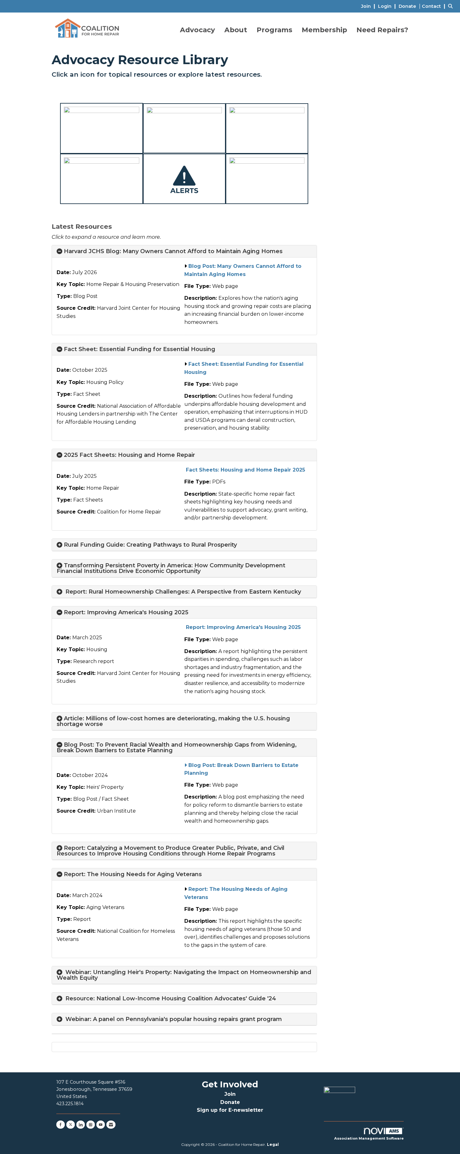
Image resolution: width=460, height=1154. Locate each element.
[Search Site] (451, 6)
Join (230, 1094)
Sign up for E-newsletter (230, 1110)
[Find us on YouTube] (100, 1125)
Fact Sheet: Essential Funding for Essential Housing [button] (139, 349)
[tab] (184, 251)
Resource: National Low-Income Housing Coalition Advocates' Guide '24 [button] (170, 998)
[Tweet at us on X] (70, 1125)
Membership (324, 30)
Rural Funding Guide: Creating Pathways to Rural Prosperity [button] (150, 544)
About (235, 30)
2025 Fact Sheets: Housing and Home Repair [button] (129, 455)
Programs (274, 30)
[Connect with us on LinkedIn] (80, 1125)
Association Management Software (369, 1138)
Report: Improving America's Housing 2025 (242, 627)
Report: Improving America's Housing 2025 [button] (126, 612)
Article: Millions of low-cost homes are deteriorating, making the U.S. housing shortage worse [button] (173, 721)
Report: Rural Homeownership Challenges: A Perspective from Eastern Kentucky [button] (182, 591)
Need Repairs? (382, 30)
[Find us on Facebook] (60, 1125)
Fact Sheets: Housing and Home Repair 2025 (244, 470)
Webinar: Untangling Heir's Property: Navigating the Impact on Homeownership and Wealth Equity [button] (184, 975)
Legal (273, 1144)
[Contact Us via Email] (110, 1125)
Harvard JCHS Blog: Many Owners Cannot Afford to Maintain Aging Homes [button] (173, 251)
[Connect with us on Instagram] (90, 1125)
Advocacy (197, 30)
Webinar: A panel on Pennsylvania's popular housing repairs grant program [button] (173, 1019)
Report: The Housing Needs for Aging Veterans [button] (133, 874)
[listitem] (369, 6)
